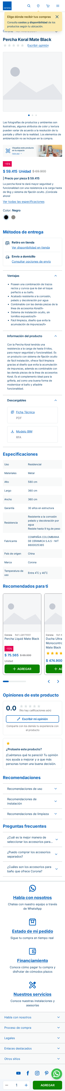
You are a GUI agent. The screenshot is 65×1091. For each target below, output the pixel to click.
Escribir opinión (38, 45)
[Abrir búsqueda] (29, 5)
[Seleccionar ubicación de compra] (38, 5)
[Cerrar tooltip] (57, 17)
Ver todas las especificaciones (23, 201)
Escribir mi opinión (35, 719)
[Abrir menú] (57, 5)
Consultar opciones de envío (31, 261)
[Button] (6, 1085)
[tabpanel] (32, 82)
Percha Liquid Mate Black (22, 638)
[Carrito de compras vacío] (48, 5)
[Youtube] (18, 1073)
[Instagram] (37, 1073)
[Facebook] (28, 1073)
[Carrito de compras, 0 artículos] (48, 5)
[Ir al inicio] (7, 5)
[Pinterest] (46, 1073)
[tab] (29, 115)
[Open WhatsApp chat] (56, 1073)
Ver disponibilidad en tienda (31, 247)
